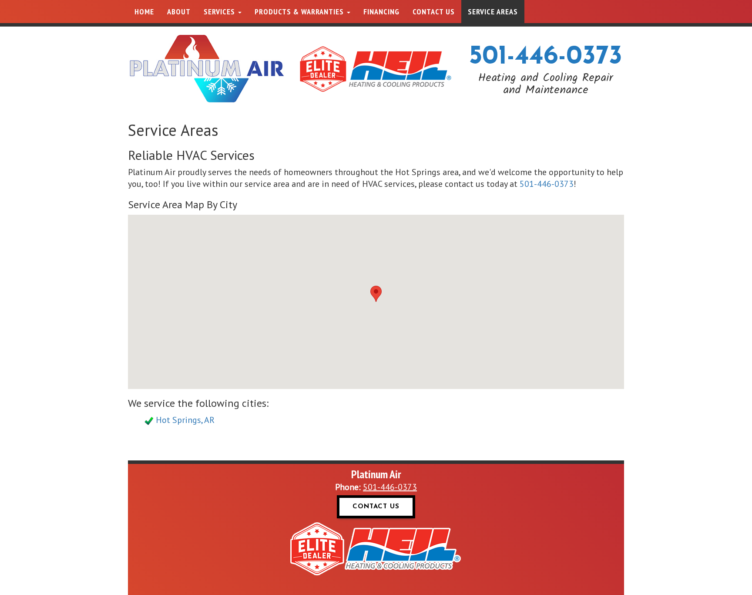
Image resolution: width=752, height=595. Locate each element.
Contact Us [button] (376, 507)
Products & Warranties (300, 12)
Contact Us (434, 12)
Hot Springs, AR (185, 420)
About (179, 12)
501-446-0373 (545, 57)
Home (144, 12)
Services (220, 12)
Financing (381, 12)
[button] (376, 294)
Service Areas (493, 12)
